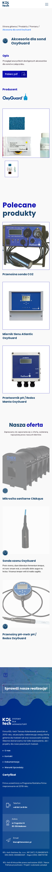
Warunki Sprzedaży (14, 767)
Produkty (23, 26)
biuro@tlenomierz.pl (22, 842)
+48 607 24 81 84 (20, 807)
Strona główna (10, 26)
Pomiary (34, 26)
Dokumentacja (12, 762)
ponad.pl (43, 865)
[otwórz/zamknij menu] (46, 4)
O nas (7, 750)
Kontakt (8, 756)
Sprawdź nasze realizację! (26, 688)
